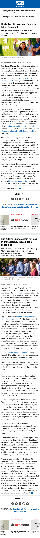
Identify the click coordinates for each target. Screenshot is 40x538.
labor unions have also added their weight (17, 131)
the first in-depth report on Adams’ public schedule (19, 317)
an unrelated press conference (15, 352)
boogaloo (18, 293)
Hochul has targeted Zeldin (19, 181)
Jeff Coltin (7, 284)
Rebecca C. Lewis (9, 62)
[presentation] (2, 222)
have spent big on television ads (22, 126)
